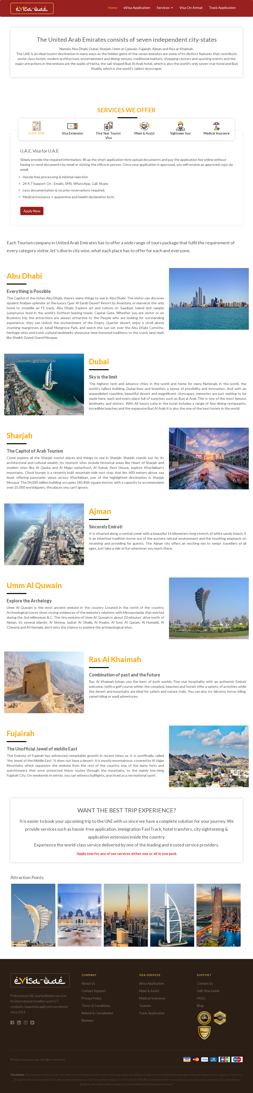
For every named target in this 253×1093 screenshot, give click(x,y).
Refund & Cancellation (97, 1013)
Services (163, 7)
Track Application (222, 7)
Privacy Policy (92, 998)
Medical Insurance (152, 998)
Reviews (87, 1020)
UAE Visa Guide (208, 991)
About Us (88, 983)
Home (112, 7)
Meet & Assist (149, 991)
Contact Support (94, 991)
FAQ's (201, 998)
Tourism (145, 1006)
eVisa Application (137, 7)
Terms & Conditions (96, 1006)
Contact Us (205, 983)
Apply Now (31, 211)
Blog (200, 1006)
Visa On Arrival (190, 7)
